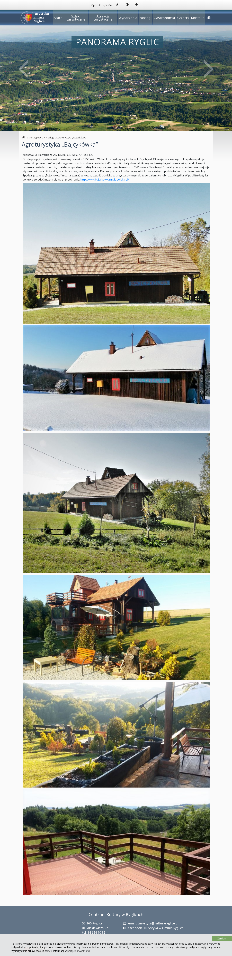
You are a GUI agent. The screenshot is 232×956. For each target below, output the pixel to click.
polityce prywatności (78, 950)
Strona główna (35, 137)
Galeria (183, 17)
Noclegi (145, 17)
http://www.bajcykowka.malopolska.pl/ (104, 179)
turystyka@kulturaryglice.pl (158, 923)
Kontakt (197, 17)
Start (58, 17)
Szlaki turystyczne (75, 18)
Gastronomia (164, 17)
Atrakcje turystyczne (103, 18)
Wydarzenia (128, 17)
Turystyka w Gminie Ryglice (163, 928)
